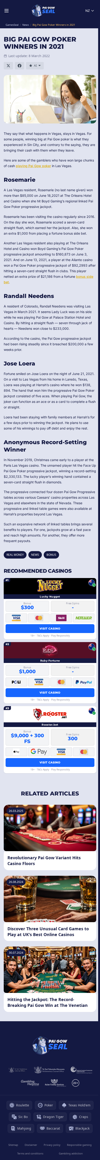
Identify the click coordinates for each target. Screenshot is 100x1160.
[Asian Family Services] (55, 1083)
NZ (87, 10)
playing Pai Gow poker (33, 166)
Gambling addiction (71, 1153)
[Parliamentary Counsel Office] (49, 1070)
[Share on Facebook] (19, 65)
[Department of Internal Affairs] (17, 1070)
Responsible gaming (79, 1145)
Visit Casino (50, 628)
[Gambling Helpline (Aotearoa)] (30, 1083)
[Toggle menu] (6, 10)
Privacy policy (52, 1145)
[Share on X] (8, 65)
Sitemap (13, 1145)
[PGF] (81, 1070)
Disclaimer (31, 1145)
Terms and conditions (30, 1153)
